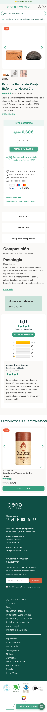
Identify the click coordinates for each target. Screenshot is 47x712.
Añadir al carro (23, 488)
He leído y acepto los (24, 587)
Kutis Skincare (14, 642)
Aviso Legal (12, 626)
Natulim (10, 654)
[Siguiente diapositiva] (42, 47)
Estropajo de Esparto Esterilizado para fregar (13, 474)
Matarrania (12, 646)
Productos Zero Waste (18, 614)
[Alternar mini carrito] (43, 7)
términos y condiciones (32, 587)
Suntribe (11, 658)
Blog (8, 607)
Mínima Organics (15, 661)
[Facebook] (18, 520)
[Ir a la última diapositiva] (5, 47)
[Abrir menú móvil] (2, 7)
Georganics (12, 650)
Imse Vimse (12, 673)
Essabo (10, 669)
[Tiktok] (13, 520)
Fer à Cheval (13, 665)
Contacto (11, 603)
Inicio (8, 19)
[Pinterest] (34, 520)
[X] (29, 520)
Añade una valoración (23, 335)
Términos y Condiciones (19, 618)
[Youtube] (23, 520)
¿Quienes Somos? (16, 599)
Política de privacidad (18, 622)
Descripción (8, 114)
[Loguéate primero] (42, 430)
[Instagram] (7, 520)
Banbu (5, 79)
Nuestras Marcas (15, 611)
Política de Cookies (16, 630)
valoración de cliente (22, 93)
